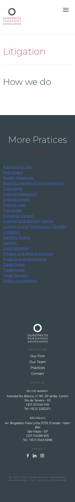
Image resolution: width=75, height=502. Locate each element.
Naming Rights (16, 237)
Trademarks (14, 270)
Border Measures (18, 178)
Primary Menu (66, 10)
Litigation (11, 232)
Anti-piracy (13, 172)
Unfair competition (20, 281)
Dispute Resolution (20, 194)
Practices (37, 368)
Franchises (12, 210)
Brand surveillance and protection (33, 183)
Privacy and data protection (28, 254)
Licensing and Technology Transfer (34, 226)
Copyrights (13, 189)
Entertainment (16, 199)
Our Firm (37, 356)
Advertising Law (17, 167)
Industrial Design (18, 216)
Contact (37, 373)
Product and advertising (25, 259)
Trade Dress (14, 264)
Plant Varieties (16, 248)
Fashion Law (14, 205)
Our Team (37, 362)
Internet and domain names (28, 221)
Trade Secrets (15, 275)
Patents (10, 243)
